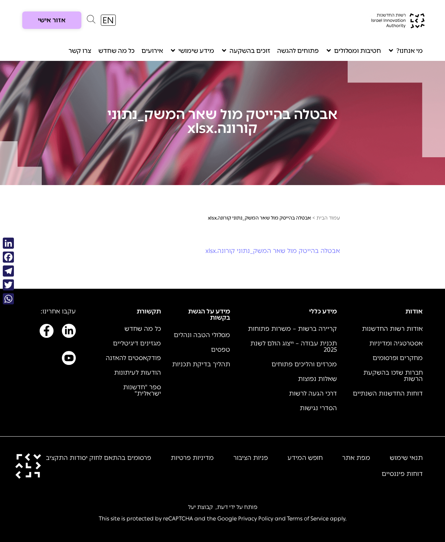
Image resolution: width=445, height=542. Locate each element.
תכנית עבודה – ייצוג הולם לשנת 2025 (293, 346)
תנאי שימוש (406, 458)
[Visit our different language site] (108, 20)
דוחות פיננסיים (402, 474)
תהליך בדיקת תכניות (201, 364)
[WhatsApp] (8, 299)
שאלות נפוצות (317, 379)
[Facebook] (8, 257)
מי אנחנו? (409, 51)
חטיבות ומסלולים (357, 51)
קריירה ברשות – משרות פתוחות (292, 329)
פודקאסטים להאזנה (133, 358)
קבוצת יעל (200, 507)
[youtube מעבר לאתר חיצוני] (69, 359)
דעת (222, 507)
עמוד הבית (328, 218)
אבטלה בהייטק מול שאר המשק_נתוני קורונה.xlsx (272, 251)
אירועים (152, 51)
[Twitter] (8, 285)
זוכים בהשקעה (249, 51)
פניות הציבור (250, 458)
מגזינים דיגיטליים (137, 343)
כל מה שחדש (116, 51)
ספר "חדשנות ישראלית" (142, 390)
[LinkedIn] (8, 243)
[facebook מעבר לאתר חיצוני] (47, 332)
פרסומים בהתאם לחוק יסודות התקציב (98, 458)
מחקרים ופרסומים (398, 358)
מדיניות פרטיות (192, 458)
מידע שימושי (196, 51)
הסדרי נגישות (318, 408)
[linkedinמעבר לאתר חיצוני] (69, 332)
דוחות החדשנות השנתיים (388, 393)
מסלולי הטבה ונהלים (202, 335)
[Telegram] (8, 271)
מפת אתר (356, 458)
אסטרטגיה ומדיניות (396, 343)
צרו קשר (79, 51)
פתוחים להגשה (298, 51)
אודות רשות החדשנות (392, 329)
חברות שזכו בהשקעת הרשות (393, 376)
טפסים (220, 349)
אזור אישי (52, 20)
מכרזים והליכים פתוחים (304, 364)
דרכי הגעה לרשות (313, 393)
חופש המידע (305, 458)
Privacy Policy (255, 518)
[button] (91, 21)
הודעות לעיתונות (137, 372)
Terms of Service (308, 518)
